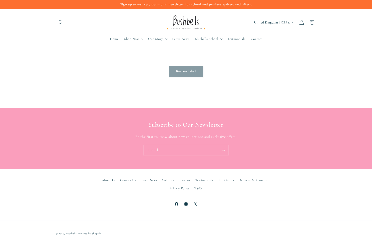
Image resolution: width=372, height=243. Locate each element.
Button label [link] (186, 71)
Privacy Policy (179, 188)
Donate (185, 180)
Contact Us (128, 180)
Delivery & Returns (253, 180)
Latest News (149, 180)
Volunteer (169, 180)
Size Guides (226, 180)
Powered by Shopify (89, 233)
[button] (61, 22)
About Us (109, 180)
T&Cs (198, 188)
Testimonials (204, 180)
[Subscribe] (223, 150)
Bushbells (71, 233)
